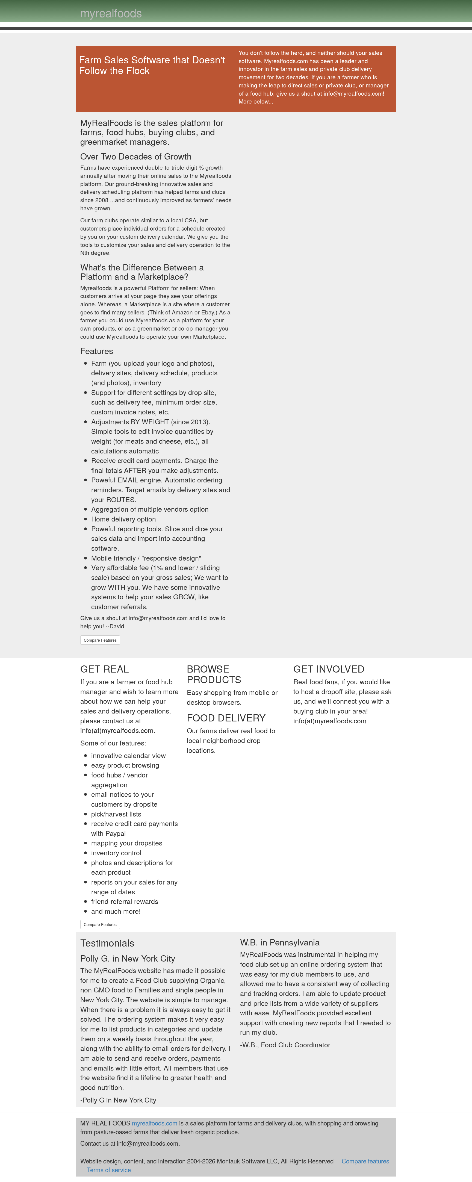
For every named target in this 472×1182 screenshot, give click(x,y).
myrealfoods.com (155, 1122)
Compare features (365, 1160)
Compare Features (100, 640)
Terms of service (109, 1169)
